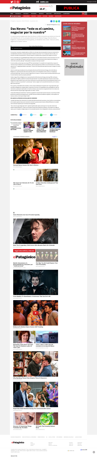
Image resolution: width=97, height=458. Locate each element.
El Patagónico (13, 21)
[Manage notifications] (94, 452)
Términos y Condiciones (52, 445)
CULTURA (45, 16)
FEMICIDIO (73, 32)
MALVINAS (51, 16)
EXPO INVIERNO (59, 437)
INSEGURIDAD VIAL (74, 26)
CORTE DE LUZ (74, 51)
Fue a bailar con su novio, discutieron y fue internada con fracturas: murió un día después (78, 35)
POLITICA (33, 16)
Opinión (32, 445)
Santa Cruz (48, 13)
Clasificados (66, 13)
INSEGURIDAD (27, 16)
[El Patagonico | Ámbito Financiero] (44, 2)
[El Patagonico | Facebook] (15, 2)
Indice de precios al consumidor (29, 437)
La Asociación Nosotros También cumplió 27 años (28, 130)
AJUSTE (39, 16)
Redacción (71, 445)
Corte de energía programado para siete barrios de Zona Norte (78, 54)
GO (46, 437)
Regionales (18, 13)
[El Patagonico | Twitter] (12, 2)
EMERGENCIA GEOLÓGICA (69, 437)
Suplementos (79, 442)
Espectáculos (57, 13)
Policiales (26, 13)
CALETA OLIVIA (58, 16)
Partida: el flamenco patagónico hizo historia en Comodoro (55, 131)
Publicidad (79, 444)
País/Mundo (33, 13)
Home (11, 13)
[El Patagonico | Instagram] (18, 2)
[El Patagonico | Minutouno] (37, 2)
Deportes (41, 13)
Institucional (79, 445)
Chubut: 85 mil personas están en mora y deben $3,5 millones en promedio (41, 131)
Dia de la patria (52, 437)
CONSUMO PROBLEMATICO (16, 437)
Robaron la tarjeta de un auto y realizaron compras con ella (78, 48)
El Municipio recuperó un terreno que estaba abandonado (16, 129)
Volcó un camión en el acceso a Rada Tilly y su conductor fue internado (78, 29)
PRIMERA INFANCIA (41, 437)
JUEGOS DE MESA (78, 437)
